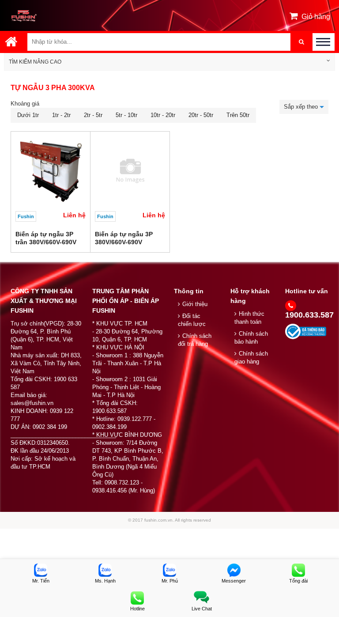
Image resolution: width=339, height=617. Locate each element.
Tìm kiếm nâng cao (35, 62)
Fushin (26, 216)
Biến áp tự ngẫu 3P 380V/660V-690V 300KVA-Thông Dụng (126, 242)
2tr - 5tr (93, 115)
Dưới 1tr (28, 115)
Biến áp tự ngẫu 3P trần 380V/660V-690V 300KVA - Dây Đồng (45, 242)
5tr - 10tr (126, 115)
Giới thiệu (194, 304)
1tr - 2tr (61, 115)
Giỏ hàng (315, 16)
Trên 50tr (237, 115)
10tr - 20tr (163, 115)
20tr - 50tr (200, 115)
